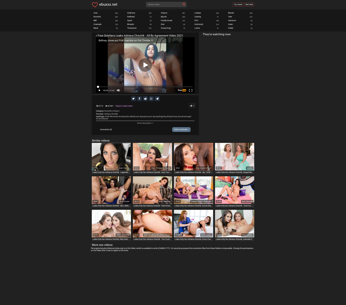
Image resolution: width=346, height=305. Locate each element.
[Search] (184, 4)
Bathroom (135, 116)
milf (107, 116)
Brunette (108, 111)
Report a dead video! (124, 106)
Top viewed (238, 4)
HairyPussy (172, 116)
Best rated (249, 4)
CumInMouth (102, 119)
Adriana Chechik (111, 114)
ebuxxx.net (108, 4)
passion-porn (146, 116)
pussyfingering (160, 116)
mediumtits (124, 116)
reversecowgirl (185, 116)
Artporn (116, 111)
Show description (144, 123)
